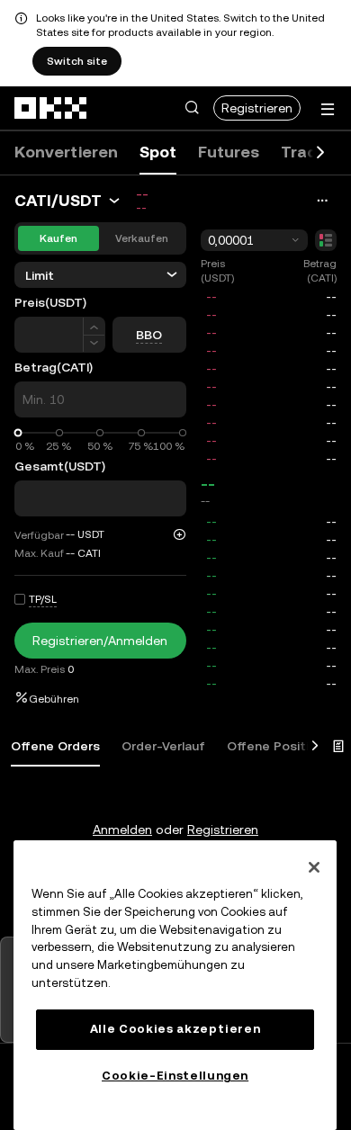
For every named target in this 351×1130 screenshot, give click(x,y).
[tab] (55, 747)
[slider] (18, 433)
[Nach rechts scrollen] (320, 153)
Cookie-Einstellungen (175, 1075)
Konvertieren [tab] (66, 151)
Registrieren (256, 108)
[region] (175, 985)
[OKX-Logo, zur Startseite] (51, 108)
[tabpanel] (175, 794)
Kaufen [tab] (58, 238)
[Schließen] (314, 867)
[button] (192, 108)
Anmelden (122, 829)
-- (208, 483)
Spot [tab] (158, 151)
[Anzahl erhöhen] (94, 326)
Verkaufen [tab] (141, 238)
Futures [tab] (228, 151)
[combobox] (255, 240)
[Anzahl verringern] (94, 344)
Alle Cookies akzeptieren (175, 1029)
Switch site (77, 61)
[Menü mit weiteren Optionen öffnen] (328, 109)
